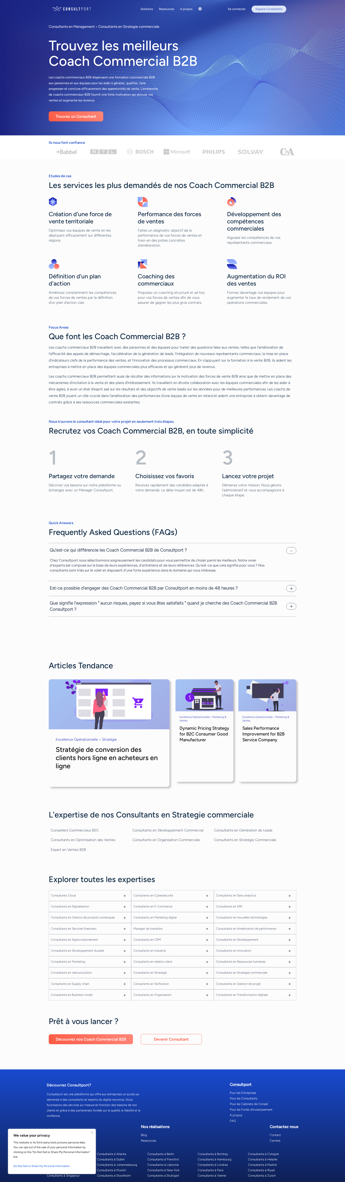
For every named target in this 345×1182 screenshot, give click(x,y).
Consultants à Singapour (63, 1175)
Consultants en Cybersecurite (153, 895)
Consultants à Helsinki (262, 1159)
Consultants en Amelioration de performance (246, 928)
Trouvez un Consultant (76, 116)
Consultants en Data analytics (236, 895)
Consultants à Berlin (160, 1154)
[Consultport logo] (77, 8)
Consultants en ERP (229, 906)
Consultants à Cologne (263, 1154)
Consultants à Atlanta (111, 1154)
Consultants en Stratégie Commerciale (245, 840)
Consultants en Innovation (233, 950)
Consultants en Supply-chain (70, 984)
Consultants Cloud (63, 895)
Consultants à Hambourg (214, 1159)
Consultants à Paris (210, 1170)
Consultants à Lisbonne (163, 1165)
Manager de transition (148, 928)
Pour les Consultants (243, 1098)
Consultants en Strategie (150, 972)
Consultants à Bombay (213, 1154)
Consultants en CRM (147, 939)
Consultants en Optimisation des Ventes (83, 840)
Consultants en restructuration (71, 972)
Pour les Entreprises (243, 1093)
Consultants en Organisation (152, 995)
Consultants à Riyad (261, 1170)
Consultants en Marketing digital (155, 917)
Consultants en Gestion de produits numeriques (83, 917)
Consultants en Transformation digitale (242, 995)
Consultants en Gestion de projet (238, 984)
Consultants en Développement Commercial (167, 830)
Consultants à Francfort (163, 1159)
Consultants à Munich (111, 1170)
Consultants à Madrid (262, 1165)
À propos (236, 1115)
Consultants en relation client (152, 961)
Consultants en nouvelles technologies (241, 917)
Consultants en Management (72, 26)
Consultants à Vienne (212, 1175)
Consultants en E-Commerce (152, 906)
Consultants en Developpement (237, 939)
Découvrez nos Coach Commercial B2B (91, 1039)
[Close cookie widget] (92, 1133)
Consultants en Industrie (149, 950)
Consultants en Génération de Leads (243, 830)
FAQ (233, 1121)
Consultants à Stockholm (114, 1175)
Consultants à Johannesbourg (117, 1165)
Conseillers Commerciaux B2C (75, 830)
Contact (275, 1135)
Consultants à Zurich (262, 1175)
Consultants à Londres (213, 1165)
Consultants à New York (163, 1170)
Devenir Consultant (171, 1039)
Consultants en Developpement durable (77, 950)
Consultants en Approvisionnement (74, 939)
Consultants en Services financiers (73, 928)
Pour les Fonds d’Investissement (251, 1109)
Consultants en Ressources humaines (241, 961)
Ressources (148, 1140)
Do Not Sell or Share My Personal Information (41, 1166)
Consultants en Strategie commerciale (128, 26)
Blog (144, 1135)
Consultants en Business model (71, 995)
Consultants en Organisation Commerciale (166, 840)
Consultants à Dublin (111, 1159)
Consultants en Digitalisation (70, 906)
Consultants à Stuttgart (163, 1175)
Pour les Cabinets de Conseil (249, 1104)
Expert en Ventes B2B (68, 849)
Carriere (275, 1140)
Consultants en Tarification (151, 984)
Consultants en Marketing (68, 961)
